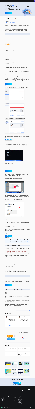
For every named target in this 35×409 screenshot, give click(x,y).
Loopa (14, 400)
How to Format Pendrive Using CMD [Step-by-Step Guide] (20, 367)
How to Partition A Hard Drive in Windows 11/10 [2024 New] (14, 367)
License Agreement (16, 394)
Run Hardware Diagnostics (8, 42)
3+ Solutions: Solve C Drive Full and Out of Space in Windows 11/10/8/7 (20, 374)
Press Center (19, 394)
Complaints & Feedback (20, 403)
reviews (13, 337)
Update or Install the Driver (8, 44)
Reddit (8, 249)
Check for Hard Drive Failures (8, 43)
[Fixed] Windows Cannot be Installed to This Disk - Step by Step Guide (14, 374)
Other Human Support (10, 394)
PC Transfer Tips (2, 400)
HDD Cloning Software (3, 399)
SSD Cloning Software (3, 398)
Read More (23, 339)
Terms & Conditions (16, 395)
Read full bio (9, 325)
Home (5, 4)
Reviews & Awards (20, 395)
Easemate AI (15, 398)
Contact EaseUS (19, 396)
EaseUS (6, 28)
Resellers (19, 397)
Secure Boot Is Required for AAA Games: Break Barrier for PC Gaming (8, 367)
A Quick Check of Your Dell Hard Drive (9, 40)
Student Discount (20, 401)
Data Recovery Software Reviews (4, 394)
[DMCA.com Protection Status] (5, 407)
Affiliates (19, 398)
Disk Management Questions (10, 397)
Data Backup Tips (3, 395)
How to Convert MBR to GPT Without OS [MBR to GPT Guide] (26, 367)
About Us (19, 393)
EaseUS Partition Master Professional (9, 80)
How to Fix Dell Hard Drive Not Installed (10, 22)
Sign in (33, 1)
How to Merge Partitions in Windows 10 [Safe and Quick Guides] (8, 374)
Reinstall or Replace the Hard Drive (8, 45)
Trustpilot (13, 5)
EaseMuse (15, 399)
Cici (24, 316)
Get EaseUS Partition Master (11, 339)
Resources (2, 389)
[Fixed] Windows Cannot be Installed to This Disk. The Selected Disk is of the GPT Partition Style (23, 354)
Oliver (7, 18)
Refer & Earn (19, 402)
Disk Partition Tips (3, 396)
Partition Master (8, 4)
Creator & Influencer (20, 399)
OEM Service (19, 400)
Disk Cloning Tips (3, 397)
